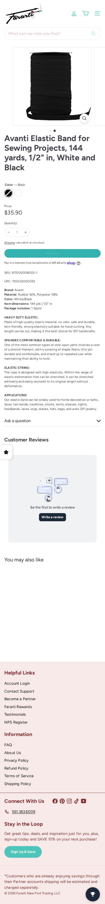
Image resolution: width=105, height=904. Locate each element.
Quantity (10, 223)
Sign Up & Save (23, 852)
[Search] (95, 33)
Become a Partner (20, 699)
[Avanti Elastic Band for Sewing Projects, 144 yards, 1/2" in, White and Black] (36, 608)
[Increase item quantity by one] (25, 232)
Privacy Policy (16, 760)
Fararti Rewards (18, 706)
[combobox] (52, 33)
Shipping (9, 242)
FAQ (8, 745)
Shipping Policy (17, 784)
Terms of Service (19, 776)
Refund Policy (16, 768)
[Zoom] (84, 118)
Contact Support (19, 691)
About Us (12, 752)
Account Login (17, 683)
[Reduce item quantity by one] (8, 232)
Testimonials (15, 714)
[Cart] (85, 13)
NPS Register (16, 722)
